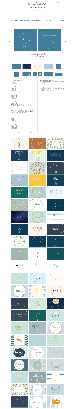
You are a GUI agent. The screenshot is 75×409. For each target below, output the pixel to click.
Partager (61, 20)
